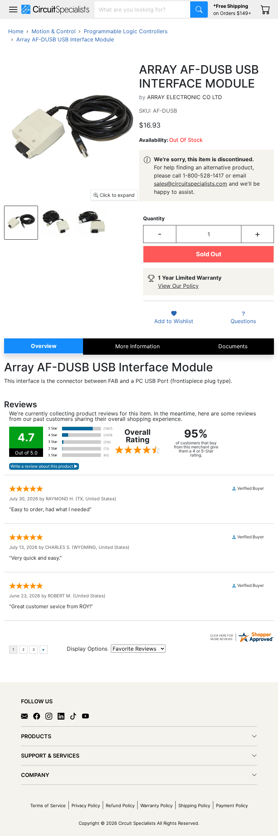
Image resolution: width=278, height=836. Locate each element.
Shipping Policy (194, 805)
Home (15, 31)
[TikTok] (76, 716)
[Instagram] (51, 716)
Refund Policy (120, 805)
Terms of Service (48, 805)
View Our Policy (178, 285)
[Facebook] (39, 716)
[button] (13, 9)
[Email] (27, 716)
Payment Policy (232, 805)
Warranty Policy (156, 805)
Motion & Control (54, 31)
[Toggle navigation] (13, 9)
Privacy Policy (86, 805)
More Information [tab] (137, 346)
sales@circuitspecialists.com (190, 183)
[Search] (199, 9)
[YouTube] (88, 716)
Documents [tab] (232, 346)
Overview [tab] (44, 345)
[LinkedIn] (64, 716)
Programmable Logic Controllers (125, 31)
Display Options (87, 648)
